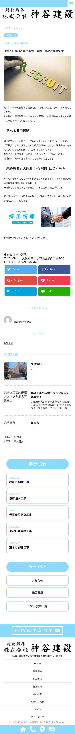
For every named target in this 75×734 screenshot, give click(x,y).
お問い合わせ (37, 702)
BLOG (38, 709)
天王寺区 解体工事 (20, 514)
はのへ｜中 (37, 656)
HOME (37, 663)
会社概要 (37, 694)
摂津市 (35, 422)
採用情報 (37, 686)
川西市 (18, 436)
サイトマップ (37, 717)
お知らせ (8, 343)
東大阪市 (19, 441)
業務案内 (37, 671)
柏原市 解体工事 (19, 482)
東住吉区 (36, 364)
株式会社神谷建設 (22, 322)
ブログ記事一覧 (37, 606)
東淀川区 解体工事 (20, 531)
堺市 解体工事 (17, 498)
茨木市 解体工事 (19, 547)
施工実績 (37, 592)
